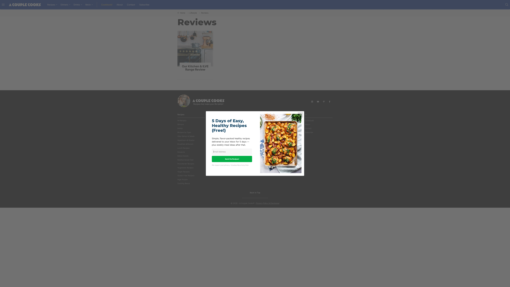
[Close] (300, 115)
